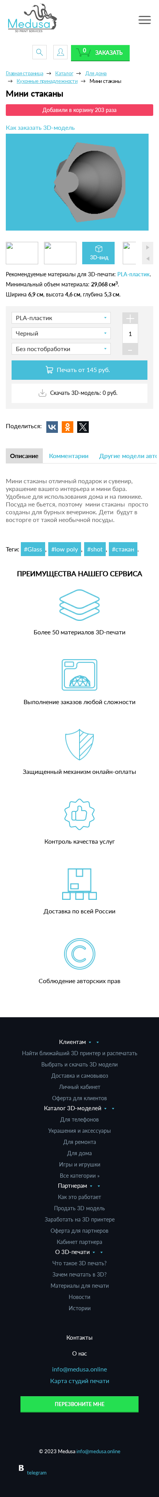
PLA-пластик (133, 274)
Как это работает (79, 1197)
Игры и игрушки (79, 1164)
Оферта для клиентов (79, 1098)
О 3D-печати (72, 1251)
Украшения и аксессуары (79, 1130)
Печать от (82, 369)
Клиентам (72, 1041)
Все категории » (80, 1175)
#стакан (123, 549)
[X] (83, 427)
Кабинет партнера (79, 1242)
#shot (95, 549)
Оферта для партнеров (79, 1230)
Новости (79, 1297)
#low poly (64, 549)
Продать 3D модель (79, 1208)
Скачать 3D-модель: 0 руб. (83, 392)
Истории (80, 1308)
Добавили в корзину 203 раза (79, 110)
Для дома (79, 1153)
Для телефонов (79, 1119)
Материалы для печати (80, 1285)
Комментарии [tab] (68, 455)
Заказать (109, 52)
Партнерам (72, 1185)
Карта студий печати (79, 1380)
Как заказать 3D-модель (40, 127)
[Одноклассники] (67, 427)
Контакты (79, 1337)
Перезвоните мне (80, 1404)
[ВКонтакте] (52, 427)
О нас (79, 1353)
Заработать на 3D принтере (80, 1219)
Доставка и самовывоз (79, 1075)
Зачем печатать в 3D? (79, 1274)
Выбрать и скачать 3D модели (79, 1064)
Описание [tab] (24, 455)
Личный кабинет (79, 1087)
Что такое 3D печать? (79, 1263)
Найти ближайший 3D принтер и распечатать (79, 1053)
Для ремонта (79, 1142)
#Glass (33, 549)
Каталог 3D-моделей (72, 1107)
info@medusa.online (79, 1369)
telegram (37, 1472)
